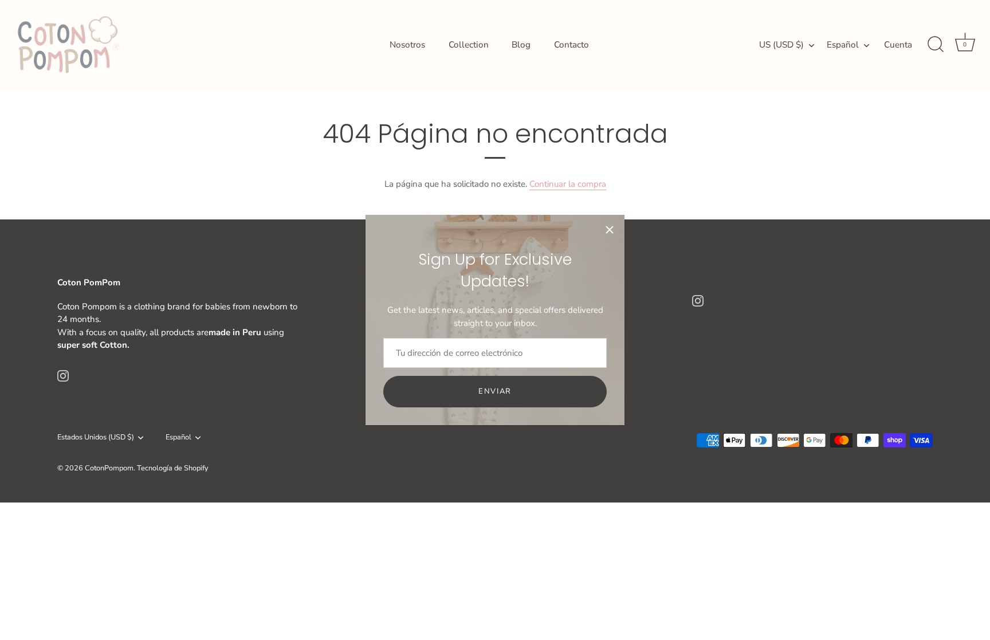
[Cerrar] (609, 229)
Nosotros (407, 44)
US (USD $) (781, 45)
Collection (469, 44)
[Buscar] (935, 44)
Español (843, 45)
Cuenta (898, 44)
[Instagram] (63, 375)
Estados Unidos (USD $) (95, 437)
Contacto (571, 44)
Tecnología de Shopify (173, 468)
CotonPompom (109, 468)
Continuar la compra (567, 184)
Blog (521, 44)
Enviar (495, 391)
